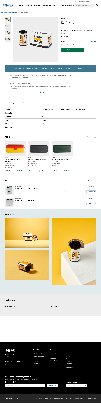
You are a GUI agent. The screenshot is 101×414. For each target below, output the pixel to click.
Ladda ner (9, 309)
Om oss (75, 1)
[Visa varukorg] (97, 5)
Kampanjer (37, 5)
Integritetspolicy (92, 398)
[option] (8, 19)
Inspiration (56, 5)
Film (13, 12)
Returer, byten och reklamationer (54, 398)
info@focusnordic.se (38, 354)
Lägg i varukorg (73, 49)
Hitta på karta (8, 365)
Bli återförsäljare (54, 358)
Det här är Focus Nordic (54, 355)
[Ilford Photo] (65, 18)
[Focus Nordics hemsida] (8, 5)
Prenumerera (52, 385)
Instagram (36, 358)
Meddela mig (22, 170)
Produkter (20, 5)
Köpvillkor (39, 398)
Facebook (36, 361)
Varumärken (28, 5)
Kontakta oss (82, 1)
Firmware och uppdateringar (69, 366)
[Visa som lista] (95, 137)
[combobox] (84, 5)
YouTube (35, 363)
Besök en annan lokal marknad (74, 382)
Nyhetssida (88, 1)
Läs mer (63, 26)
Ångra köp (69, 398)
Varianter (63, 41)
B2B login (96, 1)
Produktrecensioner (68, 5)
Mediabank (69, 363)
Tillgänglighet (53, 360)
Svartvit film (17, 12)
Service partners (79, 398)
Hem (2, 12)
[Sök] (92, 5)
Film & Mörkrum (7, 12)
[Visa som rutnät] (93, 137)
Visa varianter (93, 41)
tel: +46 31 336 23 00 (38, 356)
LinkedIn (35, 366)
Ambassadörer (46, 5)
